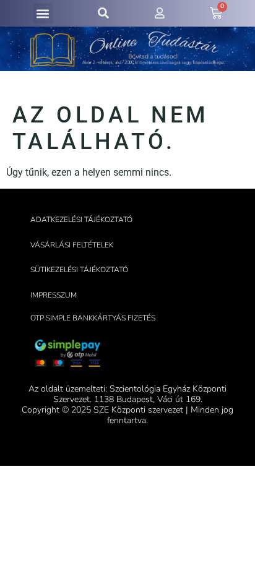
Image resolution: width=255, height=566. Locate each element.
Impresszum (53, 295)
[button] (43, 13)
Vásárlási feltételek (71, 245)
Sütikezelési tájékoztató (79, 270)
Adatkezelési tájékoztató (81, 220)
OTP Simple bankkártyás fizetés (92, 318)
